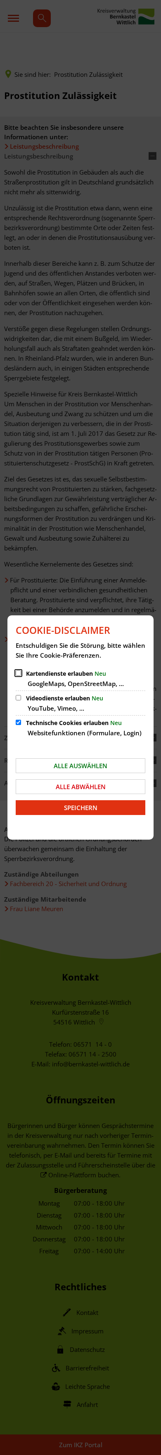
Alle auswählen (80, 766)
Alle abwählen (81, 787)
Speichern (80, 807)
